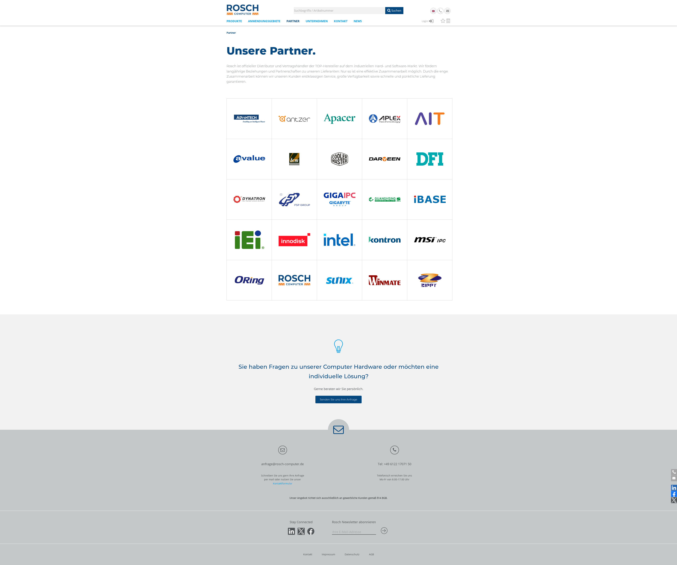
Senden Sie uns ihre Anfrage (338, 399)
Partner (231, 32)
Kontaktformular (282, 483)
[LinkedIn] (674, 488)
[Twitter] (674, 500)
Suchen (396, 11)
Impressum (328, 554)
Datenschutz (352, 554)
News (358, 21)
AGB (371, 554)
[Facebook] (674, 494)
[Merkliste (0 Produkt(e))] (443, 21)
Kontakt (307, 554)
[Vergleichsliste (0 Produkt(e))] (448, 21)
